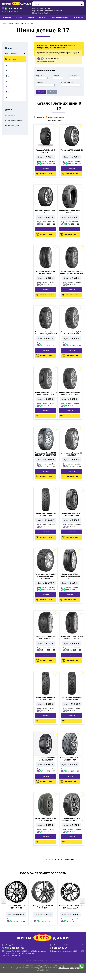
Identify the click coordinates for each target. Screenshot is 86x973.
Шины (17, 23)
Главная (7, 17)
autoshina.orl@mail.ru (42, 13)
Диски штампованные (14, 120)
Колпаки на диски (12, 125)
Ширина (39, 76)
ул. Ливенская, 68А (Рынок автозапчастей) (49, 11)
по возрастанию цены (56, 117)
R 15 (8, 76)
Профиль (56, 76)
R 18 (8, 92)
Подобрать (40, 92)
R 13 (8, 65)
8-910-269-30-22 (52, 58)
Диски (8, 109)
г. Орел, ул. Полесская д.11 (43, 8)
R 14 (8, 70)
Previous (3, 900)
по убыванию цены (55, 120)
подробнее (46, 168)
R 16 (8, 81)
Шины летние (24, 23)
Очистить (53, 92)
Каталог (43, 17)
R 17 (8, 87)
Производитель (67, 82)
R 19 (8, 97)
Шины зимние (11, 53)
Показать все (69, 859)
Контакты (78, 17)
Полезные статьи (60, 17)
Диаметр (73, 76)
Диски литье (10, 115)
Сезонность (40, 82)
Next (82, 900)
